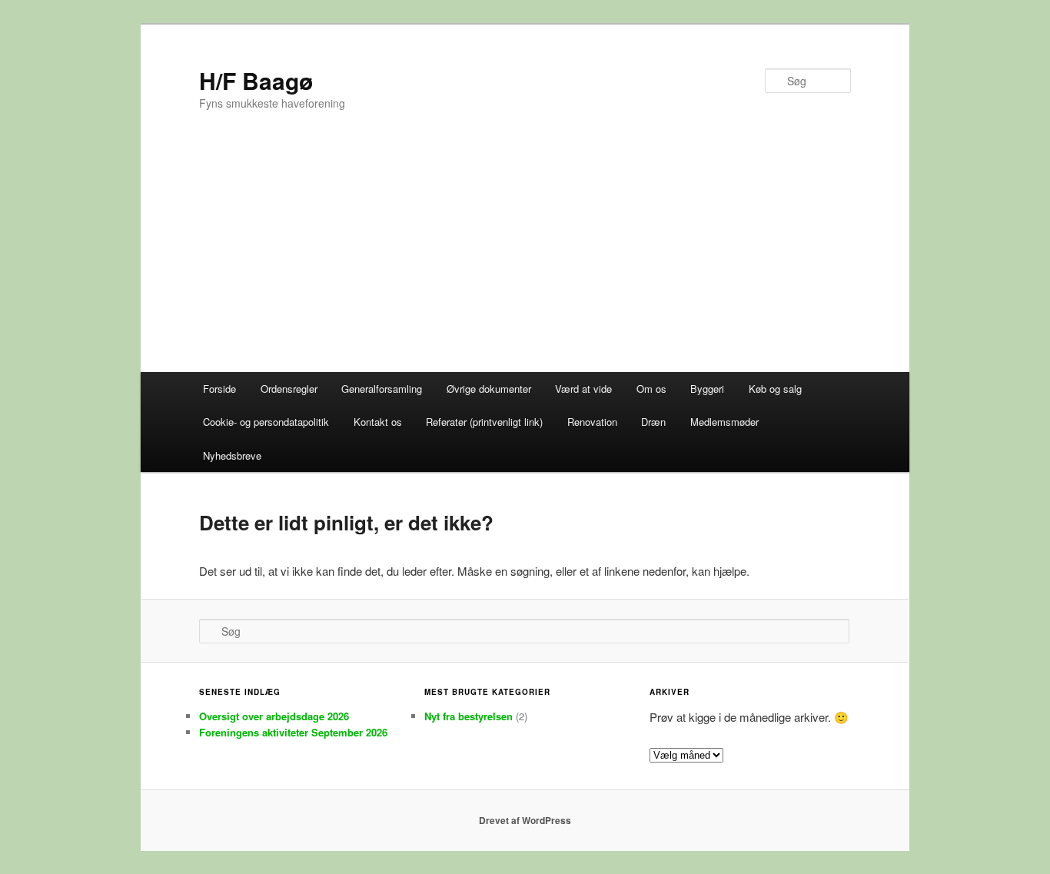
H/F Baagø (256, 80)
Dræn (653, 421)
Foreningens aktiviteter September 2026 (293, 732)
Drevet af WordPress (525, 820)
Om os (651, 388)
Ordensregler (289, 388)
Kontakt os (378, 421)
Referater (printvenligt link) (484, 421)
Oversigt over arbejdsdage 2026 (274, 716)
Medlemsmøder (724, 421)
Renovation (592, 421)
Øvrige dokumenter (489, 388)
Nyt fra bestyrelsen (468, 716)
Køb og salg (775, 388)
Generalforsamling (381, 388)
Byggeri (707, 388)
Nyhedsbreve (232, 455)
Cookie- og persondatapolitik (266, 421)
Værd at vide (583, 388)
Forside (219, 388)
